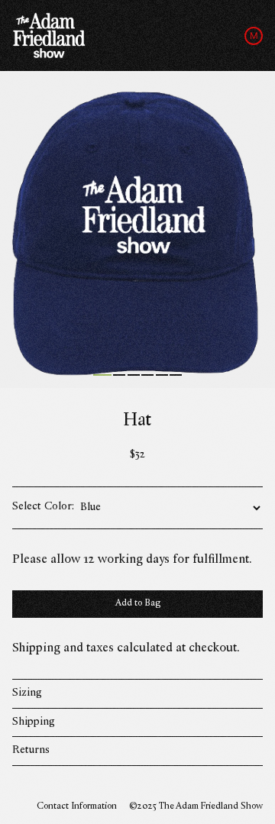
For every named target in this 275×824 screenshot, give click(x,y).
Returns (31, 750)
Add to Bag (137, 603)
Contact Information (77, 806)
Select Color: (43, 507)
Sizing (27, 693)
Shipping (33, 722)
